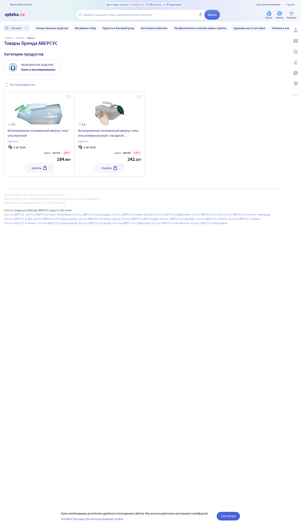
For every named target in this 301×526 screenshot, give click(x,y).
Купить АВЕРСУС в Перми (211, 219)
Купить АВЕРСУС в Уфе (18, 219)
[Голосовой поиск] (200, 14)
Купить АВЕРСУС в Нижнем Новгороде (246, 214)
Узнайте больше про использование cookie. (92, 519)
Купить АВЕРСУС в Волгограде (139, 219)
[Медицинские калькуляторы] (295, 62)
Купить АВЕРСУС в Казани (244, 219)
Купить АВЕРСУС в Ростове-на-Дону (55, 219)
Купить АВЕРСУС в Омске (206, 214)
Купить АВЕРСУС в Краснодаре (92, 214)
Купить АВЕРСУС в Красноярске (57, 223)
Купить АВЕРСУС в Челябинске (170, 223)
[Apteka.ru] (18, 14)
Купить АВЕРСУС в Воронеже (172, 214)
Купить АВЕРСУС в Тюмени (20, 223)
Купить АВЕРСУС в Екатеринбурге (99, 219)
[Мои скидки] (295, 41)
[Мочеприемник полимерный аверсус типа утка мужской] (39, 134)
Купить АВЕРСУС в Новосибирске (132, 214)
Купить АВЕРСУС (14, 214)
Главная (9, 37)
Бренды (20, 37)
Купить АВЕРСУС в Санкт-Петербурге (48, 214)
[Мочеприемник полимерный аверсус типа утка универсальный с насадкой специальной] (110, 134)
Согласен (228, 516)
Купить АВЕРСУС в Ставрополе (131, 223)
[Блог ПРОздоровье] (295, 51)
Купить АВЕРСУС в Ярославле (209, 223)
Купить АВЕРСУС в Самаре (95, 223)
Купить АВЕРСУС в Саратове (177, 219)
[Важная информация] (295, 73)
